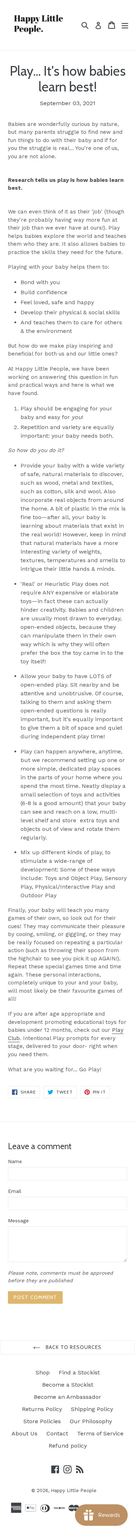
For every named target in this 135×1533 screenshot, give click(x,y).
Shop (43, 1372)
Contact (57, 1433)
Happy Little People (73, 1490)
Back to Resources (73, 1347)
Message (18, 1220)
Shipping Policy (92, 1409)
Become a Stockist (67, 1384)
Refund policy (68, 1445)
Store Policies (42, 1421)
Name (15, 1161)
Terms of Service (100, 1433)
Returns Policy (42, 1409)
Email (14, 1191)
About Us (24, 1433)
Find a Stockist (79, 1372)
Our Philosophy (91, 1421)
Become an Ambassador (67, 1396)
